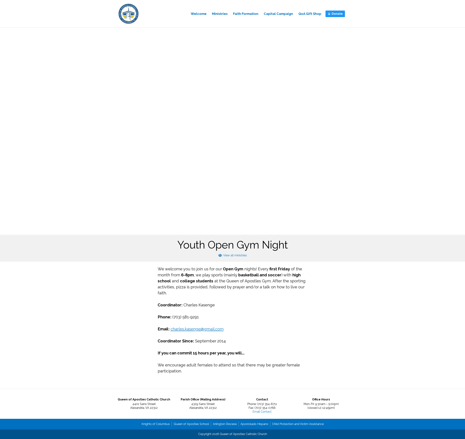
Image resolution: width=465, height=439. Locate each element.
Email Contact (262, 411)
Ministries (220, 14)
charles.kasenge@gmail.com (197, 329)
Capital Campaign (278, 14)
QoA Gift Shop (309, 14)
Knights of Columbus (155, 424)
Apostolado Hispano (254, 424)
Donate (337, 13)
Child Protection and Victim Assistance (298, 424)
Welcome (199, 14)
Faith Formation (245, 14)
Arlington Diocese (225, 424)
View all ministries (235, 255)
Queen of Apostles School (191, 424)
